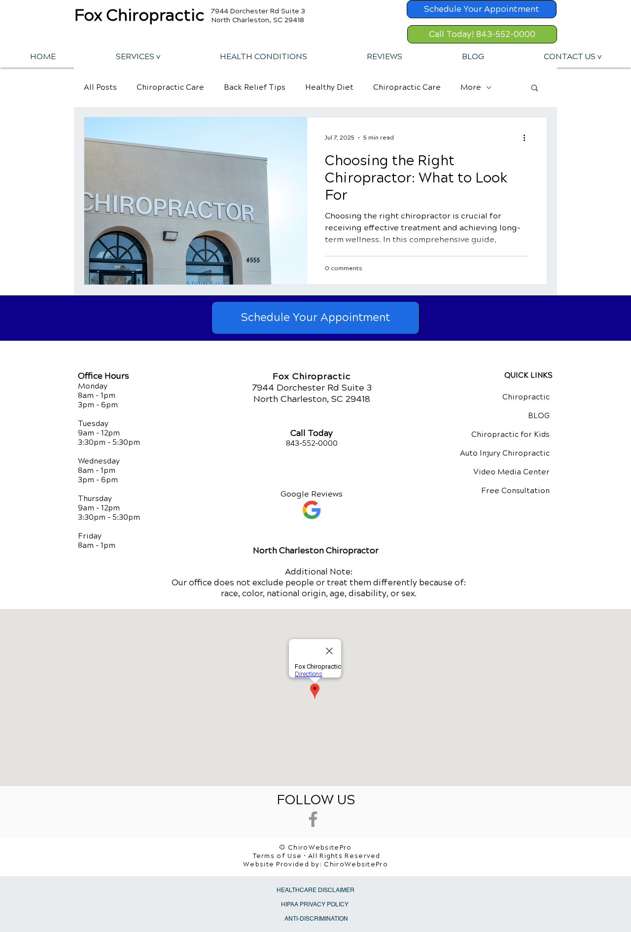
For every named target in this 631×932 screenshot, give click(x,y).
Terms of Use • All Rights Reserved (317, 856)
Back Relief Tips (254, 87)
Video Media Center (511, 471)
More (470, 87)
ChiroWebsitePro (356, 864)
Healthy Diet (329, 87)
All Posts (100, 87)
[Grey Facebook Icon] (313, 819)
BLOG (539, 415)
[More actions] (527, 137)
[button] (137, 56)
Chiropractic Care (170, 87)
